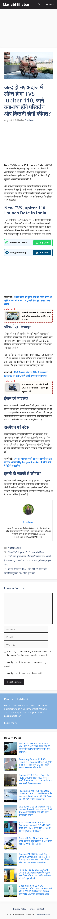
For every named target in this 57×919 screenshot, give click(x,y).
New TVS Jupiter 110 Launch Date (26, 552)
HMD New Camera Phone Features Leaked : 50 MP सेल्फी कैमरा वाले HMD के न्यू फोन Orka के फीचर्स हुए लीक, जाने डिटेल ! (34, 826)
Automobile (14, 547)
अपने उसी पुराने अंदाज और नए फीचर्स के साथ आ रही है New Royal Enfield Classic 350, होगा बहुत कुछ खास (27, 560)
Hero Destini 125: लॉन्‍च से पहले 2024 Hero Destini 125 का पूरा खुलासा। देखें (35, 388)
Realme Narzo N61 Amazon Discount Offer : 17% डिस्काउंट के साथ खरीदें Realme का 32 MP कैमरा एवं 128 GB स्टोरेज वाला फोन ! (35, 795)
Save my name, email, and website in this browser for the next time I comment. (29, 653)
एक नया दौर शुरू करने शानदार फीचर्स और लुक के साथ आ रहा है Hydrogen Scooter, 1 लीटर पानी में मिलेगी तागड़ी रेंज (28, 462)
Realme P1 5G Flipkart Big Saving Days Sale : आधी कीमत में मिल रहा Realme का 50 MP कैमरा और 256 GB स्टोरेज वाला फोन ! (34, 858)
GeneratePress (42, 914)
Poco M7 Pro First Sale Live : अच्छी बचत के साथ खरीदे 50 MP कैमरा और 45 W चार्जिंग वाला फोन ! (35, 841)
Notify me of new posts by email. (24, 673)
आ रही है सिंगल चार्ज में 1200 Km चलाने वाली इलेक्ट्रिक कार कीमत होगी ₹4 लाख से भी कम (36, 316)
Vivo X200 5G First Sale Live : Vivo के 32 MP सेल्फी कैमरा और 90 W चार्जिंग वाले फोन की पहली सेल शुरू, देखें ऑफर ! (34, 747)
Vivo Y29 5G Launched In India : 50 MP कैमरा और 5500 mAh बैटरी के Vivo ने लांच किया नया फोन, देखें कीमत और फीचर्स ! (35, 811)
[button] (39, 4)
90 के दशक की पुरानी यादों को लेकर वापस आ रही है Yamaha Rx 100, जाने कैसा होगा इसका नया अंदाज (28, 300)
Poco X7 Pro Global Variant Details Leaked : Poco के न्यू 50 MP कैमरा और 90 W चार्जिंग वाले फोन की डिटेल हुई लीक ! (35, 874)
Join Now (44, 242)
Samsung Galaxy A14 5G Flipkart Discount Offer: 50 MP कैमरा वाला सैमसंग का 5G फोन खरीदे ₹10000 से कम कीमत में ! (35, 763)
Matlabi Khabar (16, 4)
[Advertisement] (28, 29)
